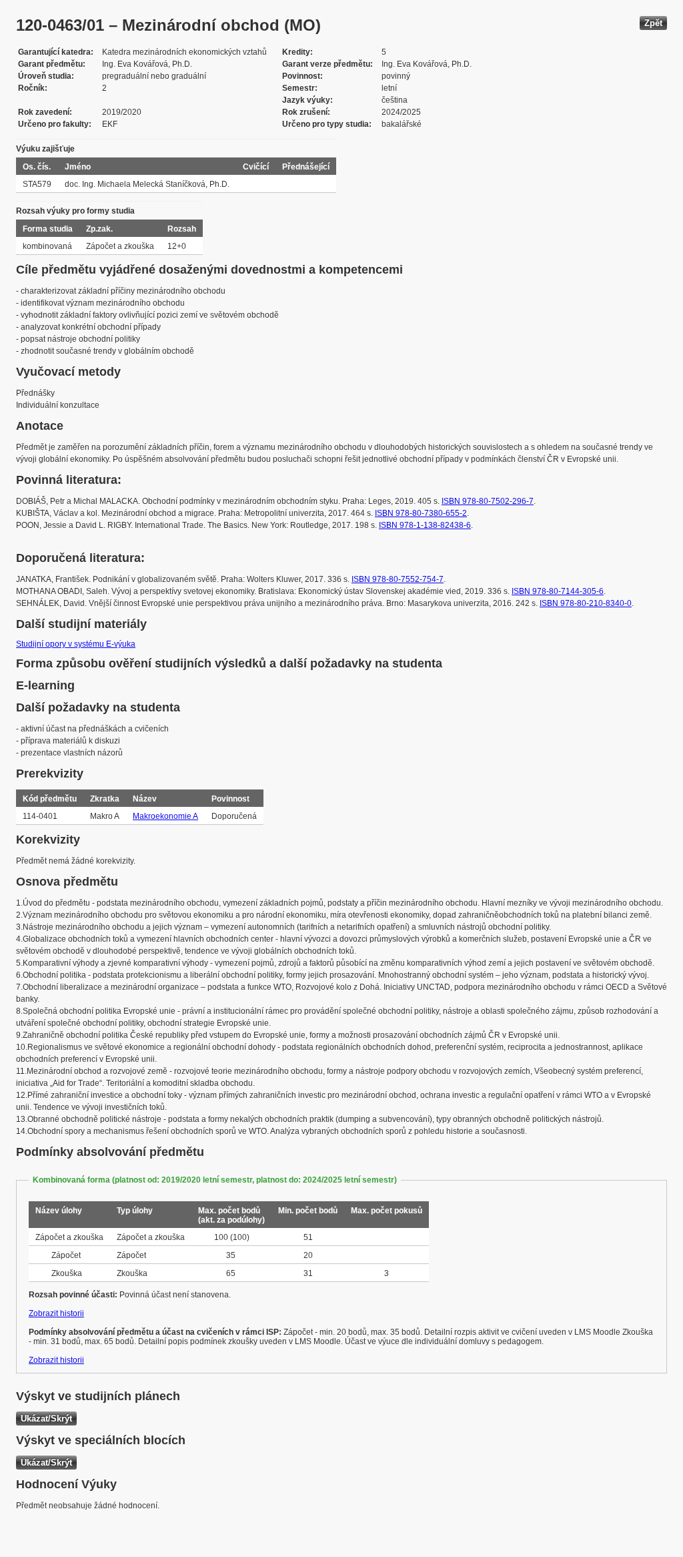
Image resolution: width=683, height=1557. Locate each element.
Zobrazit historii (56, 1313)
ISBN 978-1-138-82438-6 (425, 525)
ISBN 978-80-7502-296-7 (488, 501)
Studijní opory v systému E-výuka (75, 644)
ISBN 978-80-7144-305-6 (558, 591)
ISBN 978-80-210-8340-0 (586, 603)
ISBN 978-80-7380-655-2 (421, 513)
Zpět (653, 23)
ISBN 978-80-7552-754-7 (398, 579)
